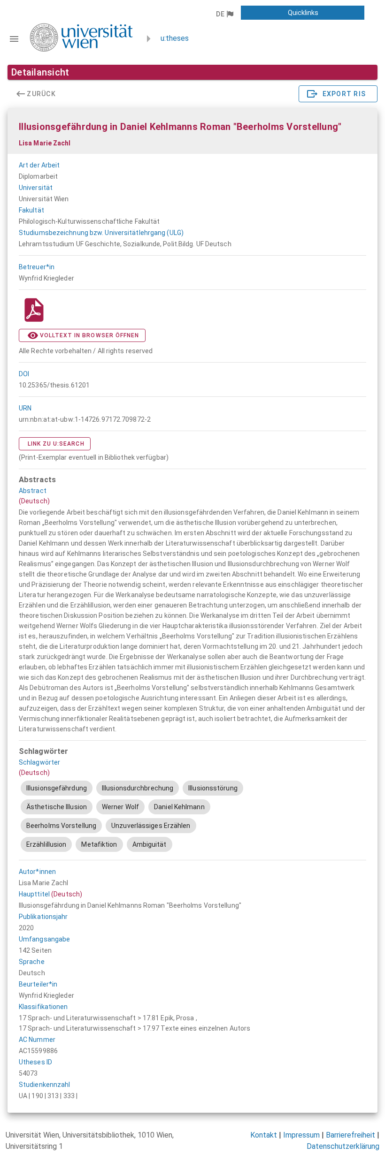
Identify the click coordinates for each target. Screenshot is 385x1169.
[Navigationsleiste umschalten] (14, 38)
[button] (224, 14)
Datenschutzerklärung (343, 1146)
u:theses (175, 38)
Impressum (301, 1135)
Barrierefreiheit (350, 1135)
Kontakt (263, 1135)
